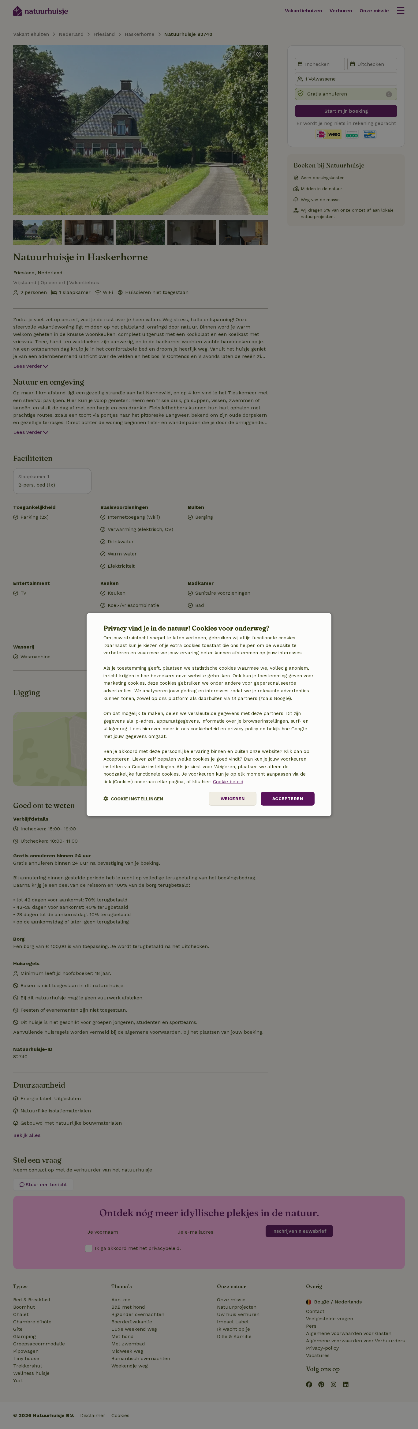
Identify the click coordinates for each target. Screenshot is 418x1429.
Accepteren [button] (287, 798)
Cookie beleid (228, 781)
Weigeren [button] (232, 798)
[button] (133, 798)
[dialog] (209, 714)
